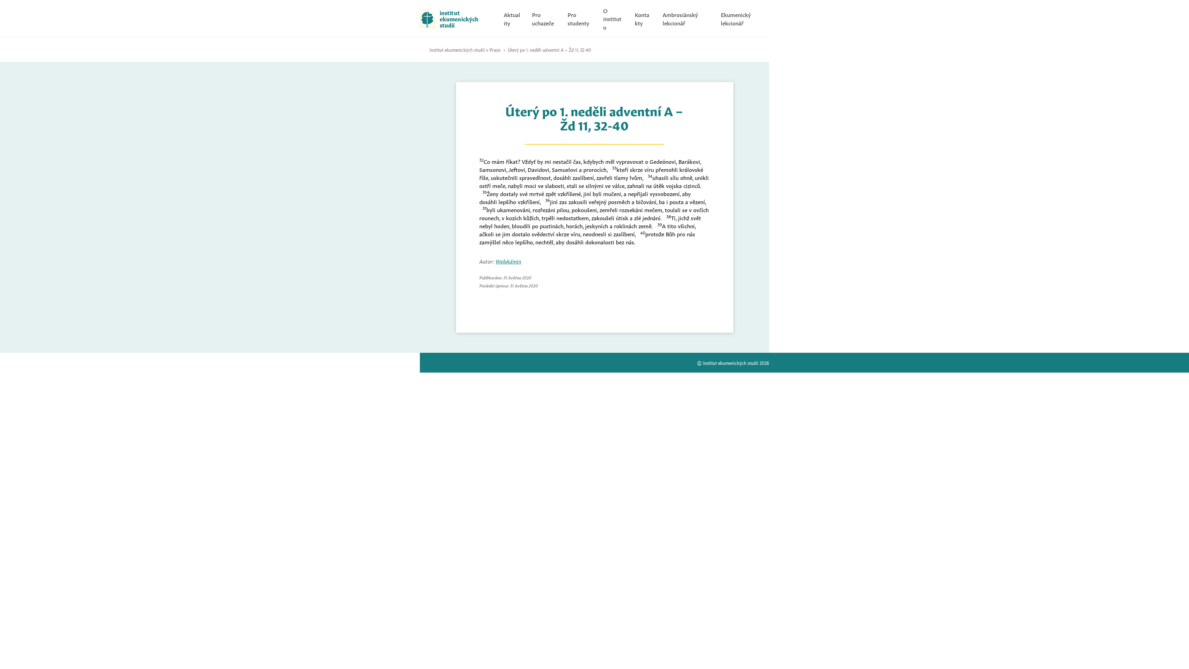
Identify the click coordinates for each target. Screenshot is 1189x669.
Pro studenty (578, 18)
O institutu (612, 18)
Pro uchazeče (543, 18)
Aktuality (512, 18)
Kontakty (642, 18)
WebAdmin (508, 261)
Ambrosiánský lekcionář (680, 18)
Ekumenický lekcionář (736, 18)
